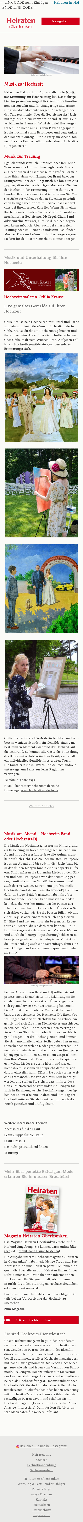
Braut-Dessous (14, 1141)
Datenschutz (41, 1510)
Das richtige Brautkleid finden (26, 1147)
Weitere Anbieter (41, 806)
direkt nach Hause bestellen (39, 1251)
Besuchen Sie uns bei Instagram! (43, 1446)
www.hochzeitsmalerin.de (39, 790)
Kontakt (41, 1499)
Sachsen (41, 1460)
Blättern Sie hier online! (33, 1320)
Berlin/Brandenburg (41, 1465)
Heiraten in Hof (66, 2)
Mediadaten (41, 1505)
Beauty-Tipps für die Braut (23, 1135)
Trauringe (11, 1153)
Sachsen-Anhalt (41, 1470)
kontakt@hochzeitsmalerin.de (37, 786)
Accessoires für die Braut (22, 1129)
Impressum (41, 1515)
